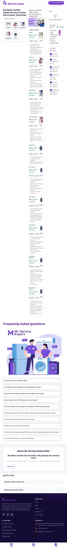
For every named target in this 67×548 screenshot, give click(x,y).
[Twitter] (7, 514)
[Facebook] (3, 514)
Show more (10, 466)
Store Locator (39, 515)
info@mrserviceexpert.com (45, 531)
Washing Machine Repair (9, 530)
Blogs (36, 505)
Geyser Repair (6, 536)
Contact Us (38, 512)
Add (41, 41)
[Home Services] (13, 3)
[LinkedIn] (12, 514)
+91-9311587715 (57, 3)
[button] (11, 545)
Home (36, 502)
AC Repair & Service (7, 524)
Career (37, 508)
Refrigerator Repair (7, 533)
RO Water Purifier (7, 527)
